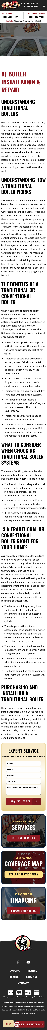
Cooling (15, 970)
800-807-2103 (36, 17)
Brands (14, 977)
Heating (32, 970)
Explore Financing (23, 911)
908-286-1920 (10, 17)
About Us (31, 977)
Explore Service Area (23, 874)
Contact (23, 983)
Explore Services (23, 838)
